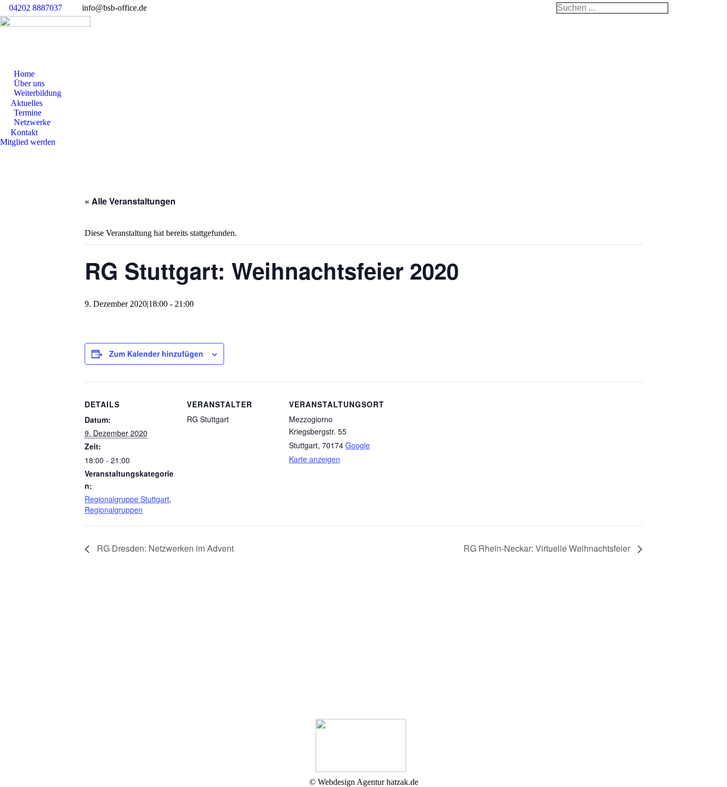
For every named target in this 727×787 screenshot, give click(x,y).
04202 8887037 (35, 7)
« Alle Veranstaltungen (130, 201)
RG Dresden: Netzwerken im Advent (164, 548)
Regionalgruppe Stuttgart (127, 499)
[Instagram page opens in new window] (239, 663)
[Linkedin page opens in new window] (223, 663)
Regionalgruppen (114, 509)
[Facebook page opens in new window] (207, 663)
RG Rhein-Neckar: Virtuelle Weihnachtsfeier (548, 548)
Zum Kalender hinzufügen (156, 353)
